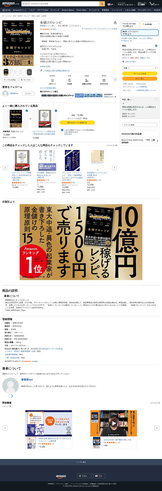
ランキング (54, 10)
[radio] (130, 25)
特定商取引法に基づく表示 (107, 484)
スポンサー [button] (5, 406)
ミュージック (117, 10)
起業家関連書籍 (11, 354)
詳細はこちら (145, 58)
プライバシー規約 (62, 484)
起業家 (44, 16)
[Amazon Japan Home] (61, 477)
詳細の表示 (68, 134)
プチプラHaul (42, 10)
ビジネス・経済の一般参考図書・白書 (20, 351)
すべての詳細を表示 (48, 88)
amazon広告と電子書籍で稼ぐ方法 (117, 440)
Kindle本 (157, 10)
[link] (9, 137)
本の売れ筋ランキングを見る (50, 349)
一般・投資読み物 (12, 358)
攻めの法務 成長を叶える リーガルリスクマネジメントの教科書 (54, 439)
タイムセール (94, 10)
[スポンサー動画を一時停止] (69, 429)
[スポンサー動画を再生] (113, 423)
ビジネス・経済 (11, 16)
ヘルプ (32, 10)
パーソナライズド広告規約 (79, 484)
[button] (6, 10)
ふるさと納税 (130, 10)
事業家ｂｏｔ (45, 26)
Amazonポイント (20, 10)
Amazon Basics (68, 10)
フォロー (28, 94)
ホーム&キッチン (144, 10)
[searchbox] (64, 3)
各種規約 (93, 484)
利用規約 (51, 484)
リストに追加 (129, 125)
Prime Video (81, 10)
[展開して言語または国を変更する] (91, 476)
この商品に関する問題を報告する (56, 71)
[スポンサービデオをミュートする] (69, 433)
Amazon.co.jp (141, 84)
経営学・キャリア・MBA (26, 16)
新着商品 (105, 10)
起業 (38, 16)
